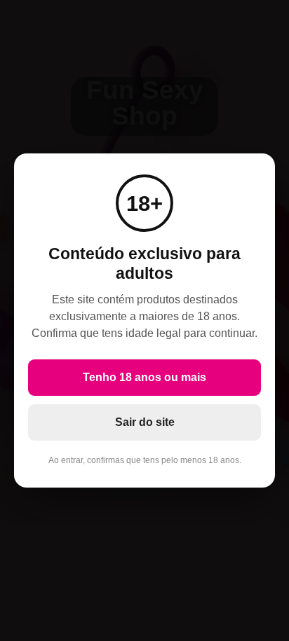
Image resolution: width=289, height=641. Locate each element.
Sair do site (145, 422)
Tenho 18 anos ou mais (144, 377)
